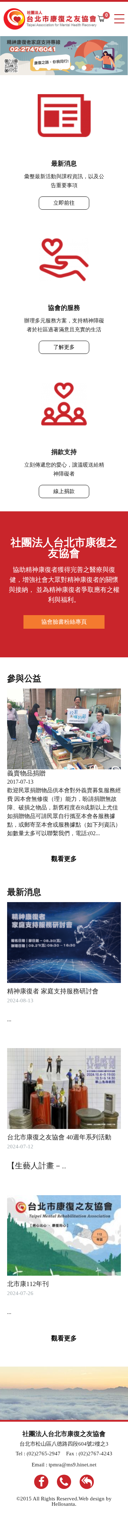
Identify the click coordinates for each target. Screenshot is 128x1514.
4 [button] (72, 67)
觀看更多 (64, 858)
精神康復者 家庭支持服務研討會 (52, 991)
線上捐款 (64, 491)
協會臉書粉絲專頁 (64, 622)
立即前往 (64, 203)
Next (105, 55)
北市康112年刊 (28, 1284)
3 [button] (60, 67)
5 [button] (84, 67)
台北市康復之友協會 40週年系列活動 (59, 1137)
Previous (22, 55)
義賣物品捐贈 (26, 773)
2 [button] (49, 67)
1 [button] (37, 67)
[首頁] (50, 19)
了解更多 (64, 347)
